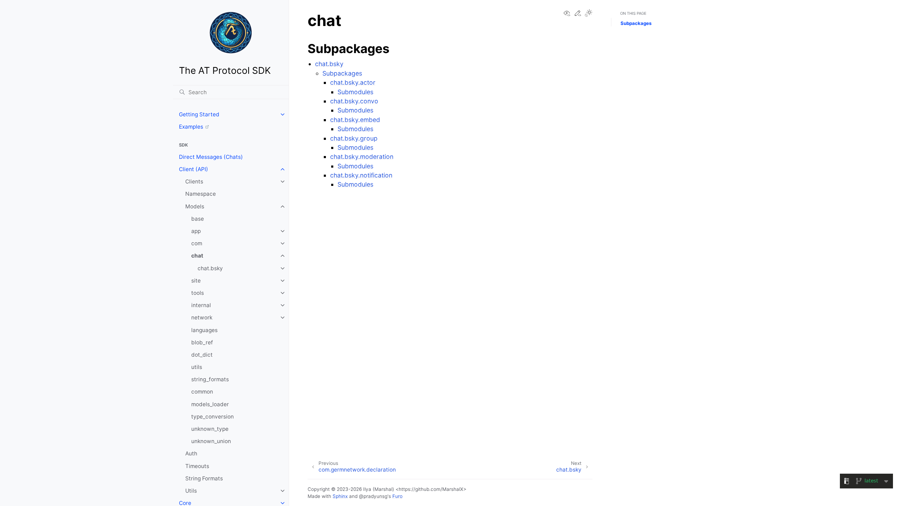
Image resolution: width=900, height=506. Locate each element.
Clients (194, 181)
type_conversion (212, 416)
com (196, 243)
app (196, 231)
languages (204, 330)
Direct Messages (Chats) (211, 157)
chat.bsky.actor (352, 82)
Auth (191, 453)
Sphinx (340, 496)
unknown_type (210, 429)
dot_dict (202, 354)
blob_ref (202, 342)
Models (194, 206)
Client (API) (193, 169)
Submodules (355, 92)
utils (196, 367)
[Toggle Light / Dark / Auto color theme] (588, 13)
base (197, 218)
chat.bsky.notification (361, 175)
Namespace (200, 193)
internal (201, 305)
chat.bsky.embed (355, 119)
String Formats (204, 478)
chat (197, 255)
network (201, 317)
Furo (397, 496)
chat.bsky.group (354, 138)
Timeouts (197, 466)
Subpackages (342, 73)
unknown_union (211, 441)
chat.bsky (210, 268)
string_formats (210, 379)
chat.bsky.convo (354, 101)
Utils (191, 490)
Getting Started (199, 114)
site (196, 280)
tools (197, 293)
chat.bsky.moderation (361, 156)
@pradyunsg (373, 496)
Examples (191, 126)
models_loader (210, 404)
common (202, 391)
